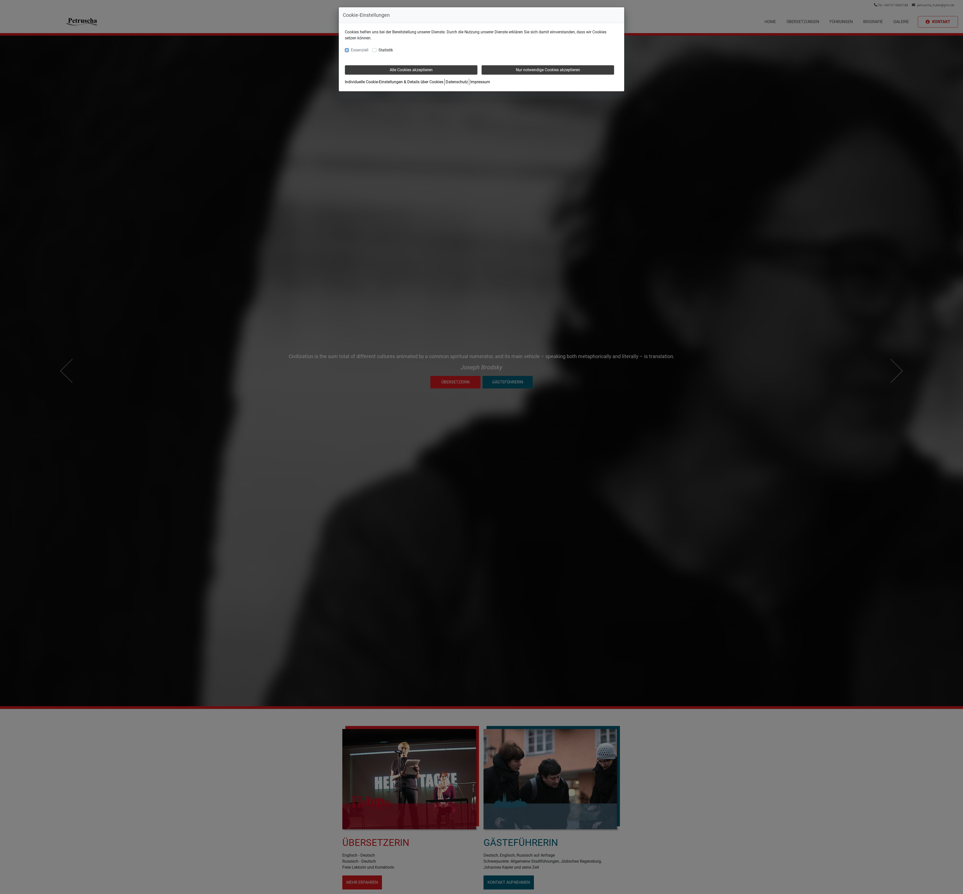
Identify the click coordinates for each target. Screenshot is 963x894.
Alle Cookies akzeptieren (411, 69)
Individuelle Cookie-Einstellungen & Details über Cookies (394, 81)
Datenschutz (457, 81)
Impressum (480, 81)
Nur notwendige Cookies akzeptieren (548, 69)
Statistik (385, 50)
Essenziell (359, 50)
